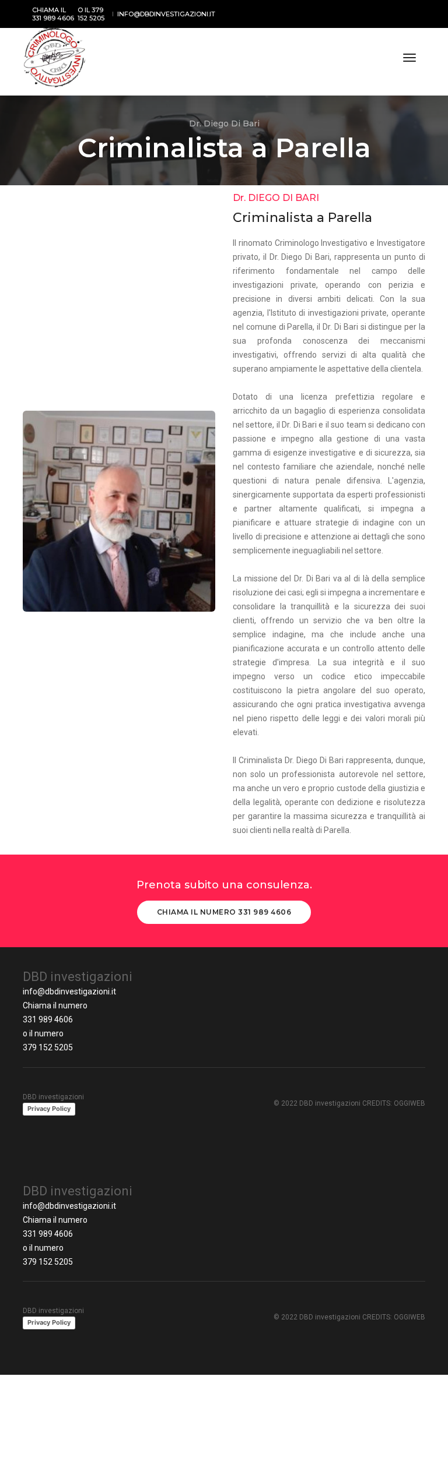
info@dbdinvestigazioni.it (69, 991)
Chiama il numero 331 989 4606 (224, 912)
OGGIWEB (409, 1103)
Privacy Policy (49, 1108)
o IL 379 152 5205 (91, 14)
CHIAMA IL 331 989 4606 (53, 14)
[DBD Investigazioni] (54, 58)
